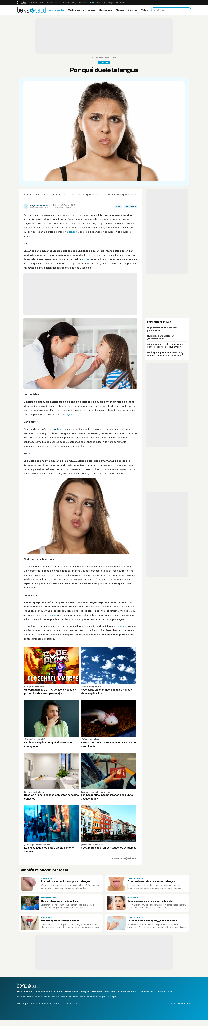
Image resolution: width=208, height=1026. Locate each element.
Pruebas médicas (126, 991)
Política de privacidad (41, 1003)
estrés (85, 259)
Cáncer (91, 10)
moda (30, 996)
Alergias (119, 10)
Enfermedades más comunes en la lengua (151, 881)
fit (108, 996)
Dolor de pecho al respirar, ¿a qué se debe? (152, 920)
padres (55, 996)
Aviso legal (22, 1003)
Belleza (50, 2)
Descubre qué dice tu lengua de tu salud (150, 901)
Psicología (101, 2)
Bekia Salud (97, 58)
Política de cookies (63, 1003)
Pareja (74, 2)
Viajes (122, 2)
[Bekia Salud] (31, 10)
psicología (92, 996)
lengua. (68, 414)
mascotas (73, 996)
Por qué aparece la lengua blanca (60, 920)
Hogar (111, 2)
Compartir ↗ (130, 206)
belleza (38, 996)
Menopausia (105, 10)
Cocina (58, 2)
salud (82, 996)
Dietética (133, 10)
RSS (77, 1003)
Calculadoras (146, 991)
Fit (117, 2)
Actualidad (32, 2)
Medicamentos (76, 10)
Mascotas (83, 2)
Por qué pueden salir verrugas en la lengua (65, 881)
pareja (63, 996)
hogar (102, 996)
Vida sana (146, 10)
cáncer (53, 615)
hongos (61, 429)
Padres (66, 2)
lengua (73, 231)
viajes (113, 996)
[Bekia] (21, 2)
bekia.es (21, 996)
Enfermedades (56, 10)
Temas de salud (164, 991)
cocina (46, 996)
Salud (92, 2)
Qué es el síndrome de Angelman (60, 901)
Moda (42, 2)
